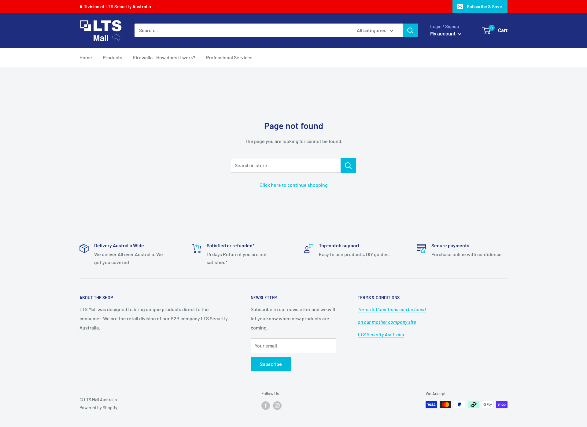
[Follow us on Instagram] (277, 405)
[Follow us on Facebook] (265, 405)
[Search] (410, 30)
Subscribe (271, 364)
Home (85, 57)
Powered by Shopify (98, 407)
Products (112, 57)
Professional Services (229, 57)
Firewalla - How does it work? (164, 57)
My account (443, 33)
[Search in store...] (348, 165)
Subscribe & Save (484, 6)
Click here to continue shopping (294, 185)
